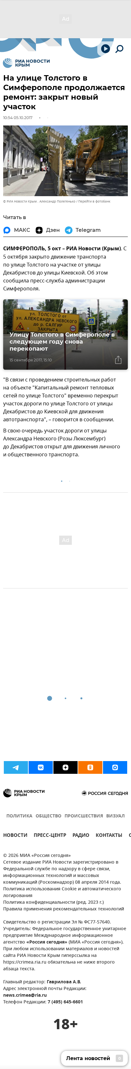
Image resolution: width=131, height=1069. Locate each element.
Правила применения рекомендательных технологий (63, 909)
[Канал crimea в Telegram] (16, 767)
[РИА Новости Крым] (26, 63)
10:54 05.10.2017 (17, 117)
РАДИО (80, 836)
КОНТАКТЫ (109, 836)
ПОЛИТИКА (19, 816)
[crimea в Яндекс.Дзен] (65, 767)
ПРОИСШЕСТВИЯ (84, 816)
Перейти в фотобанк (94, 201)
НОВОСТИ (15, 836)
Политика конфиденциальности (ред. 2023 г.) (53, 902)
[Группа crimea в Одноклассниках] (90, 767)
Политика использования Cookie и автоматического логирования (62, 893)
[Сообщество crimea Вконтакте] (41, 767)
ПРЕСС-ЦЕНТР (50, 836)
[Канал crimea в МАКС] (115, 767)
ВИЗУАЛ (115, 816)
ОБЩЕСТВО (48, 816)
